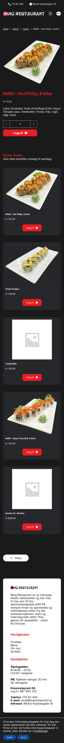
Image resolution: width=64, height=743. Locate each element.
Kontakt (15, 651)
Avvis (23, 737)
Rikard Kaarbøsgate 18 (38, 703)
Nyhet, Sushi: (13, 155)
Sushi (26, 29)
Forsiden (16, 642)
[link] (24, 13)
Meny (16, 29)
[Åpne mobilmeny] (50, 13)
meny (18, 558)
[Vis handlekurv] (58, 13)
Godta (9, 737)
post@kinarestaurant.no (36, 700)
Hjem (6, 29)
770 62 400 (29, 697)
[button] (32, 228)
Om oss (15, 648)
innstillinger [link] (40, 731)
